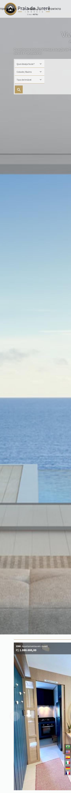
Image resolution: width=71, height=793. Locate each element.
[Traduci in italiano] (67, 762)
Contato (55, 9)
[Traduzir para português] (67, 746)
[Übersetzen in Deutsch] (67, 767)
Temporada (8, 9)
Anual (32, 9)
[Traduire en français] (67, 772)
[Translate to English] (67, 751)
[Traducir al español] (67, 757)
